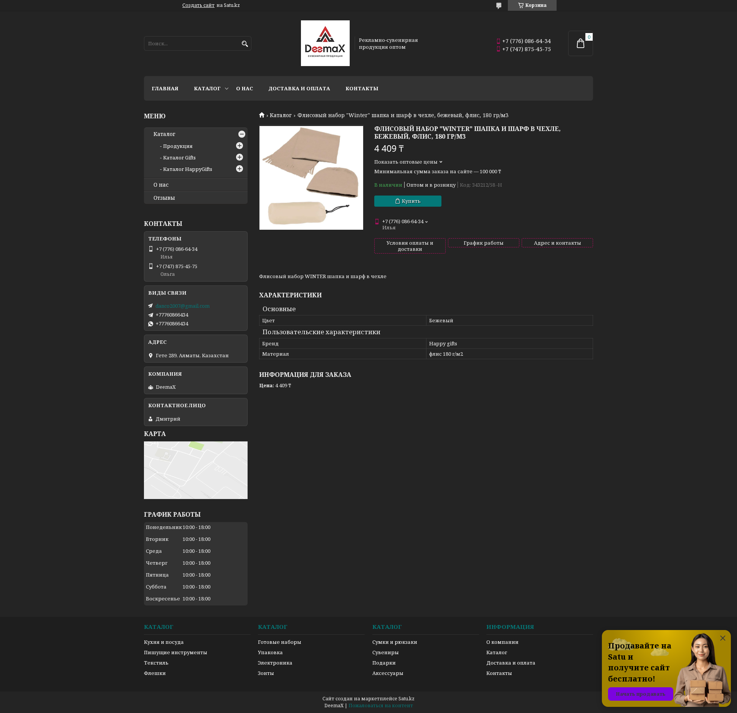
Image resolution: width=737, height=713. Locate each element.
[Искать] (244, 44)
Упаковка (270, 652)
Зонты (266, 673)
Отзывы (164, 197)
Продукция (178, 146)
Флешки (155, 673)
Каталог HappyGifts (187, 169)
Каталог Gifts (179, 157)
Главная (165, 88)
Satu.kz (406, 698)
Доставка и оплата (299, 88)
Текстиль (156, 662)
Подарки (384, 662)
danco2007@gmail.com (182, 306)
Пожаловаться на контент (381, 705)
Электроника (275, 662)
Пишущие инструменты (175, 652)
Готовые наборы (279, 641)
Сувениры (385, 652)
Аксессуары (387, 673)
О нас (244, 88)
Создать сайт (198, 5)
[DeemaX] (325, 43)
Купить (411, 200)
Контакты (361, 88)
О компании (502, 641)
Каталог (207, 88)
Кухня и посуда (164, 641)
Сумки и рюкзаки (394, 641)
